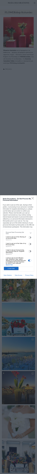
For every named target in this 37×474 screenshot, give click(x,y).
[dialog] (18, 237)
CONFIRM (11, 268)
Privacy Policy (29, 275)
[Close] (33, 199)
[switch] (29, 237)
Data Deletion (8, 275)
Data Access (18, 275)
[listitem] (18, 233)
